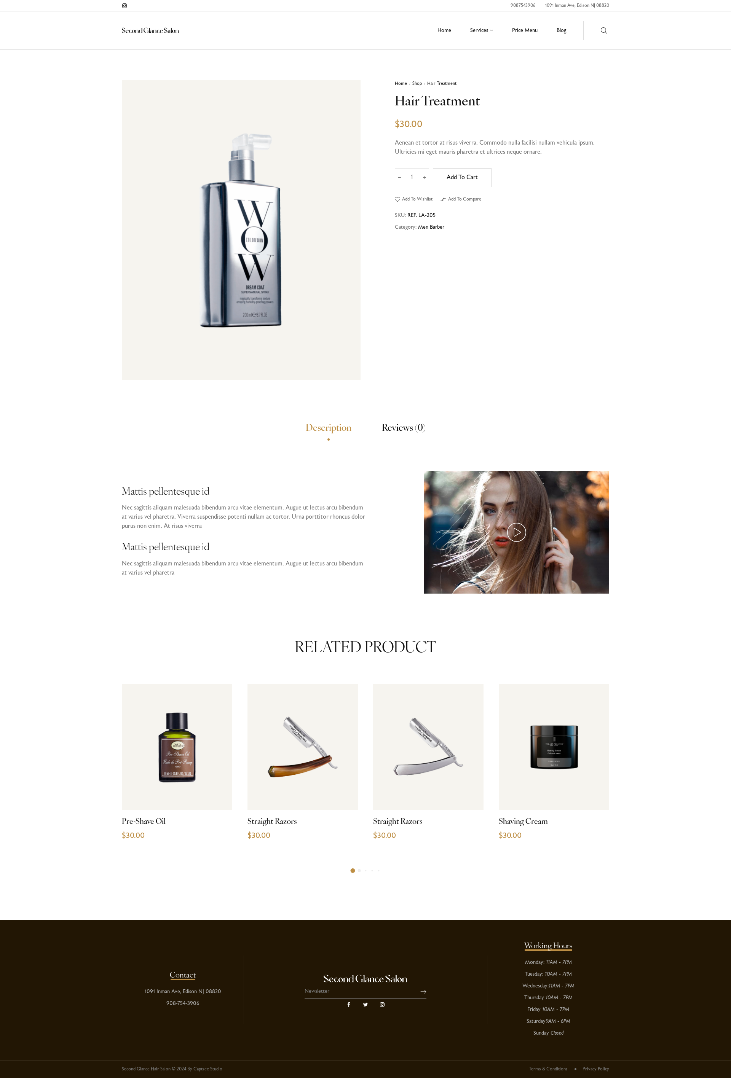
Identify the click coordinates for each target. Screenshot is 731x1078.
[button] (414, 199)
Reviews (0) (404, 428)
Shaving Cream (523, 822)
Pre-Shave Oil (144, 822)
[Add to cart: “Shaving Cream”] (595, 793)
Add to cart (462, 178)
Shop (417, 84)
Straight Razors (272, 822)
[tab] (328, 429)
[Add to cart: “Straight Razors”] (343, 793)
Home (401, 84)
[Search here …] (604, 30)
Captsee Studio (207, 1069)
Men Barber (431, 227)
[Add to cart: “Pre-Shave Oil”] (218, 793)
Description (328, 428)
